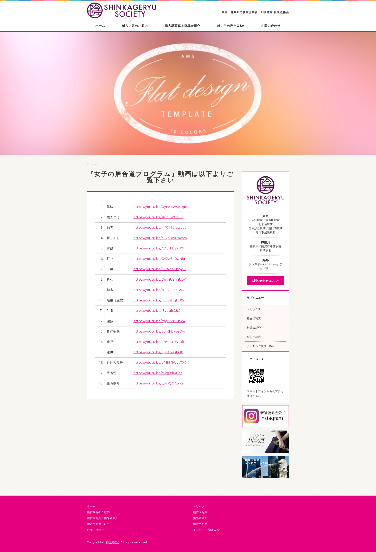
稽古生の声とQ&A (230, 26)
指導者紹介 (254, 327)
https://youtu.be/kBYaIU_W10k (158, 342)
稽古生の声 (254, 337)
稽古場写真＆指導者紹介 (182, 26)
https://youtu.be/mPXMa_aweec (159, 227)
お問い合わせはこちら (265, 280)
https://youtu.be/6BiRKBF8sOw (159, 331)
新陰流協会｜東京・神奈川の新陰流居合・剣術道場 (121, 10)
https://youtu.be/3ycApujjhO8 (158, 352)
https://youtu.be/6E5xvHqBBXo (159, 300)
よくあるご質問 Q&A (260, 346)
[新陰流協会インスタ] (265, 424)
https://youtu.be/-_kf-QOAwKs (158, 383)
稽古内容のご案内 (135, 26)
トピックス (254, 309)
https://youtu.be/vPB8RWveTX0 (160, 362)
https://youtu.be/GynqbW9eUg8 (160, 207)
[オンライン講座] (265, 449)
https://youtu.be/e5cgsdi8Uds (157, 373)
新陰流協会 (113, 542)
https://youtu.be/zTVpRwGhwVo (160, 238)
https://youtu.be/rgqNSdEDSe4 (159, 321)
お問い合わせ (271, 26)
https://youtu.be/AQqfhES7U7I (158, 248)
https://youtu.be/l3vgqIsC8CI (157, 311)
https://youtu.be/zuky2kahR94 (158, 290)
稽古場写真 (254, 318)
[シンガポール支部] (265, 475)
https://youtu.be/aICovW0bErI (158, 217)
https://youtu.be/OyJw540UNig (159, 259)
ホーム (100, 26)
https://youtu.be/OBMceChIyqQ (159, 269)
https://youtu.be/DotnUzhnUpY (159, 279)
